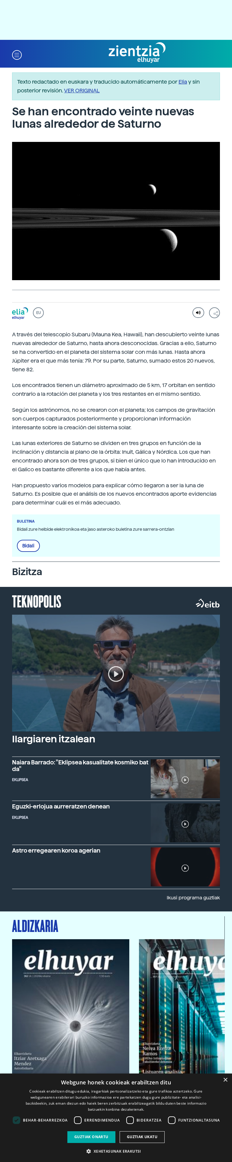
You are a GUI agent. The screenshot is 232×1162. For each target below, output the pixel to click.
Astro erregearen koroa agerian (56, 850)
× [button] (225, 1080)
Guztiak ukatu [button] (142, 1136)
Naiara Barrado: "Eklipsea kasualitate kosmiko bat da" (80, 765)
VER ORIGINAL (82, 90)
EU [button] (38, 313)
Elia (183, 81)
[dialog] (116, 1118)
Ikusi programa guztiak (193, 898)
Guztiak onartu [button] (91, 1136)
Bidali (28, 546)
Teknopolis (36, 601)
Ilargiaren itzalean (53, 739)
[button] (17, 54)
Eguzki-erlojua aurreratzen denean (61, 806)
